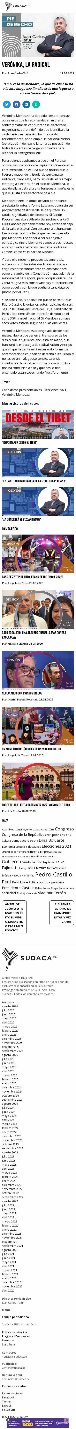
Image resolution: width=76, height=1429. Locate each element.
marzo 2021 (9, 1270)
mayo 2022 (9, 1213)
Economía (8, 846)
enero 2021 (9, 1278)
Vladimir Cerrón (52, 892)
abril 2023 (8, 1168)
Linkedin (7, 1405)
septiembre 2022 (12, 1197)
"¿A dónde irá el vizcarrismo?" (22, 520)
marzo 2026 (9, 1026)
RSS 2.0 (14, 1417)
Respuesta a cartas (14, 1386)
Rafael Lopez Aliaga (46, 888)
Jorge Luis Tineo (18, 583)
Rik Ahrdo (14, 811)
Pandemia (28, 875)
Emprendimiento (28, 851)
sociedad (9, 893)
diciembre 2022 (11, 1185)
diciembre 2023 (11, 1136)
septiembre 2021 (12, 1246)
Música (6, 875)
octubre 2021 (10, 1242)
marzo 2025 (9, 1075)
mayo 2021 (9, 1262)
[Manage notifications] (67, 1420)
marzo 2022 (9, 1221)
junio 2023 (8, 1160)
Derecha (32, 840)
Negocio (16, 875)
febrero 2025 (10, 1079)
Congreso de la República (23, 834)
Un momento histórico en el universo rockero (31, 749)
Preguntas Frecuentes (16, 1336)
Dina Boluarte (51, 840)
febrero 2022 (10, 1225)
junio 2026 (8, 1014)
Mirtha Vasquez (56, 868)
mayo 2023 (9, 1164)
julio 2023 (8, 1156)
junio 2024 (8, 1112)
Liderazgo (22, 868)
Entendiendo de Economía (16, 856)
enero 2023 (9, 1181)
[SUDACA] (16, 7)
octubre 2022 (10, 1193)
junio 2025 (8, 1063)
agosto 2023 (10, 1152)
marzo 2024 (9, 1124)
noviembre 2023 (12, 1140)
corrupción (52, 835)
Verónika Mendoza (16, 394)
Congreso (64, 829)
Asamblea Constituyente (17, 829)
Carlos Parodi (40, 829)
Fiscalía (35, 856)
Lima (30, 868)
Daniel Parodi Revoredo (23, 699)
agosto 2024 (10, 1103)
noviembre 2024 (12, 1091)
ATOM (24, 1417)
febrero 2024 (10, 1128)
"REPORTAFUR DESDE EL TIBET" (20, 443)
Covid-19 (65, 835)
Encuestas (57, 852)
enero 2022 (9, 1229)
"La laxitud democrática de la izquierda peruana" (34, 481)
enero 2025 (9, 1083)
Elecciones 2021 (54, 390)
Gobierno (11, 862)
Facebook (8, 1397)
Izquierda (49, 862)
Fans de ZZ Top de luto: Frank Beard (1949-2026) (32, 577)
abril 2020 (8, 1290)
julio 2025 (8, 1059)
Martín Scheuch (18, 644)
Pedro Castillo (53, 874)
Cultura (6, 840)
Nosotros (8, 1340)
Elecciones (34, 846)
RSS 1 (6, 1417)
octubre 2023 (10, 1144)
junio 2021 (8, 1258)
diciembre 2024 (11, 1087)
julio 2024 (8, 1108)
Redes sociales (66, 888)
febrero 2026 (10, 1030)
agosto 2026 (10, 1006)
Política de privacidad (15, 1332)
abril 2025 (8, 1071)
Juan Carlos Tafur (19, 73)
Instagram (8, 1409)
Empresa (46, 851)
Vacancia (32, 893)
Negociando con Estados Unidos (22, 693)
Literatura (40, 868)
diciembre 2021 (11, 1233)
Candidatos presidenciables (22, 390)
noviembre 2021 (12, 1237)
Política (33, 882)
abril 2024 (8, 1120)
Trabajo (22, 893)
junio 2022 (8, 1209)
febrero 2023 (10, 1177)
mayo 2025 (9, 1067)
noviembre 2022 (12, 1189)
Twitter (6, 1401)
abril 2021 (8, 1266)
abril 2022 (8, 1217)
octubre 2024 (10, 1095)
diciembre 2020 (11, 1282)
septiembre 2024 (12, 1099)
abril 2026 (8, 1022)
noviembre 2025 (12, 1043)
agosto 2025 (10, 1055)
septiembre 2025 (12, 1051)
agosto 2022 (10, 1201)
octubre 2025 (10, 1047)
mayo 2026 (9, 1018)
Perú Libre (20, 882)
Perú (6, 882)
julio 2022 (8, 1205)
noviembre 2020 (12, 1286)
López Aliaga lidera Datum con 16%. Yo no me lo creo (36, 805)
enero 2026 (9, 1034)
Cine (51, 829)
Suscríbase (8, 1344)
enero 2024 (9, 1132)
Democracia (19, 840)
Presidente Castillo (18, 887)
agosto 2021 (10, 1250)
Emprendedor (10, 851)
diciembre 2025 (11, 1038)
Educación (21, 846)
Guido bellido (32, 862)
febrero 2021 (10, 1274)
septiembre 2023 (12, 1148)
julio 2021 (8, 1254)
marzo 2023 (9, 1172)
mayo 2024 (9, 1116)
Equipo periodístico (15, 1317)
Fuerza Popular (48, 856)
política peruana (51, 882)
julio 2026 (8, 1010)
